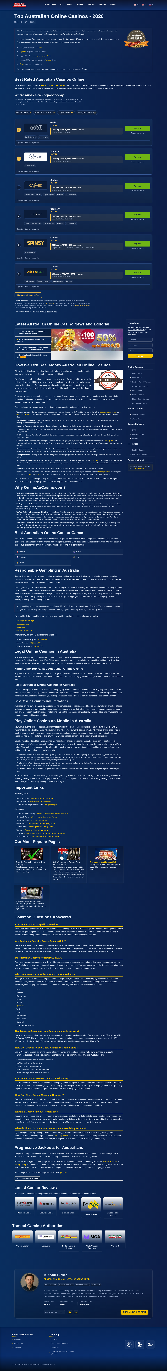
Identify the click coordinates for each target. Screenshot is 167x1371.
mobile (48, 60)
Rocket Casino (52, 311)
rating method (49, 303)
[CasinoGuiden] (22, 1237)
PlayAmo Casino (24, 1213)
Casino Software (136, 424)
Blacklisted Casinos (139, 454)
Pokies (21, 64)
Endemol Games (139, 468)
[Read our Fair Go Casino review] (91, 1204)
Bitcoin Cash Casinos (140, 399)
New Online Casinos (140, 386)
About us (17, 1339)
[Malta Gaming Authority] (92, 1236)
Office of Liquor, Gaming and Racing (44, 817)
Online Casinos (50, 5)
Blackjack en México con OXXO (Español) (63, 1352)
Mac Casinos (137, 378)
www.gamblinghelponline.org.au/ (42, 798)
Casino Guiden (22, 1246)
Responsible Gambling (59, 1343)
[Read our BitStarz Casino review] (68, 1204)
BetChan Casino (47, 1213)
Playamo (36, 311)
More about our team (134, 1312)
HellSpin (43, 311)
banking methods (104, 472)
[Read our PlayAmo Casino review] (24, 1203)
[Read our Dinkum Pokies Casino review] (113, 1204)
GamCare (46, 1246)
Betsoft (97, 460)
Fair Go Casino (91, 1214)
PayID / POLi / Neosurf (45, 112)
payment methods (44, 55)
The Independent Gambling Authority (42, 827)
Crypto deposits (66, 112)
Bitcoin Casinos (138, 395)
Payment (80, 5)
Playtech (113, 1161)
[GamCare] (46, 1237)
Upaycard (38, 474)
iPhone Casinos (138, 419)
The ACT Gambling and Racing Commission (52, 814)
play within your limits (82, 305)
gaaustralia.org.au (23, 624)
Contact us (18, 1343)
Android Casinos (138, 415)
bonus (39, 47)
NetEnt (106, 1161)
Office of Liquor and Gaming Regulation (41, 823)
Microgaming (20, 1165)
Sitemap (17, 1347)
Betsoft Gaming (138, 434)
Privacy (54, 1339)
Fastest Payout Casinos (141, 382)
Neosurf (29, 474)
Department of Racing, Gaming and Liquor (46, 836)
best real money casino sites (53, 85)
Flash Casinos (137, 373)
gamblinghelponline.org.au (26, 621)
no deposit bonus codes (107, 412)
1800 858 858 (42, 640)
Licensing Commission (39, 820)
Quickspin (20, 1006)
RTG (92, 460)
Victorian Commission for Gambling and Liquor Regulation (44, 833)
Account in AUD (23, 112)
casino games (109, 441)
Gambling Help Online (63, 1136)
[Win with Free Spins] (106, 854)
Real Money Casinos (140, 403)
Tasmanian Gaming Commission (36, 830)
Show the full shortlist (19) (28, 295)
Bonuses (91, 5)
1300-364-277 (37, 646)
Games (113, 5)
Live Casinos (137, 390)
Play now (137, 128)
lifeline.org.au (21, 627)
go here (63, 1172)
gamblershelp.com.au (24, 630)
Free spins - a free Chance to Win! (103, 862)
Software (102, 5)
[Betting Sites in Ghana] (69, 1237)
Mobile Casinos (66, 5)
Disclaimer (55, 1347)
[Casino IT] (115, 1237)
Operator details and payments (28, 143)
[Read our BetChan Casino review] (46, 1203)
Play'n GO (136, 439)
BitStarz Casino (69, 1213)
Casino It (115, 1246)
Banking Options (138, 450)
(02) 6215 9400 (35, 643)
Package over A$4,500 (87, 112)
